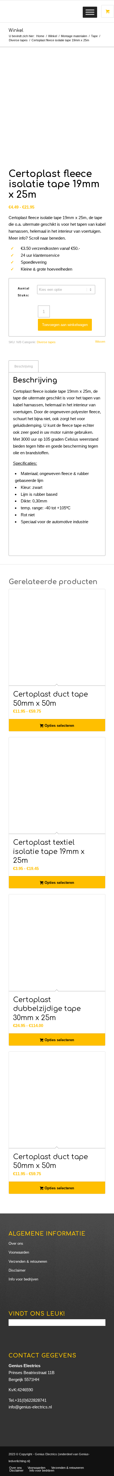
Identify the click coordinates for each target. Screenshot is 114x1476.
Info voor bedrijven (23, 1279)
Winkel (16, 30)
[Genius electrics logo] (47, 11)
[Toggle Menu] (90, 12)
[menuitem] (15, 1467)
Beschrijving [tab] (23, 366)
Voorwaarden (19, 1252)
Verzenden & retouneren (28, 1261)
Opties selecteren (58, 725)
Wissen (100, 341)
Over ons (16, 1243)
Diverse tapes (46, 342)
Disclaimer (17, 1270)
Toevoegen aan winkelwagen (65, 325)
